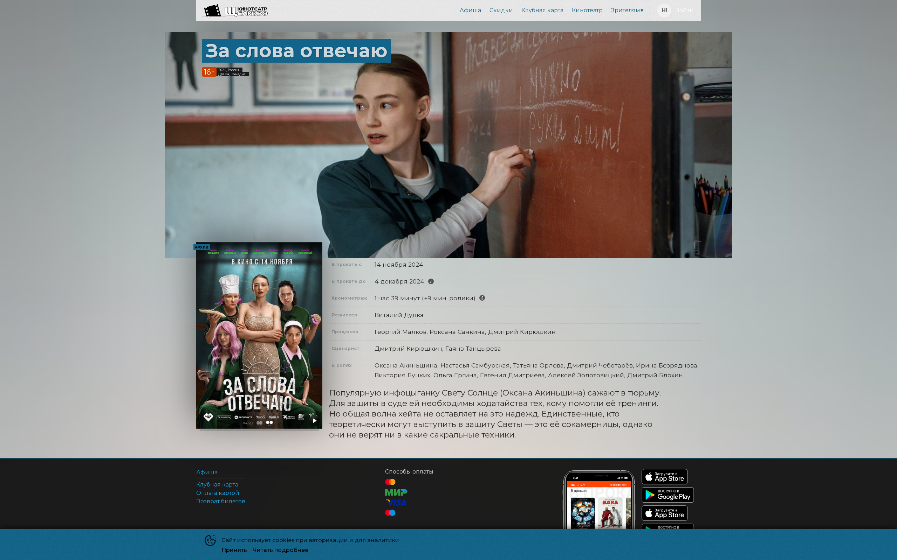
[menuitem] (470, 10)
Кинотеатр (587, 10)
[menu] (460, 10)
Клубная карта (542, 10)
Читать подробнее (280, 550)
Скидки (501, 10)
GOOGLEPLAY (668, 495)
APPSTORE (665, 476)
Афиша (470, 10)
